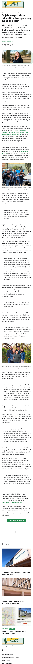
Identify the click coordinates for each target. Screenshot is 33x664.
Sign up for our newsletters (10, 657)
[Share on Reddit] (10, 45)
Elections (10, 41)
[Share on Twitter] (2, 45)
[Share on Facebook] (5, 45)
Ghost (11, 650)
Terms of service (7, 663)
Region (4, 41)
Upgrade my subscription (16, 520)
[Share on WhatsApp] (13, 45)
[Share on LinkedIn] (8, 45)
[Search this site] (27, 4)
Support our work (7, 654)
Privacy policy (6, 660)
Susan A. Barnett (8, 12)
